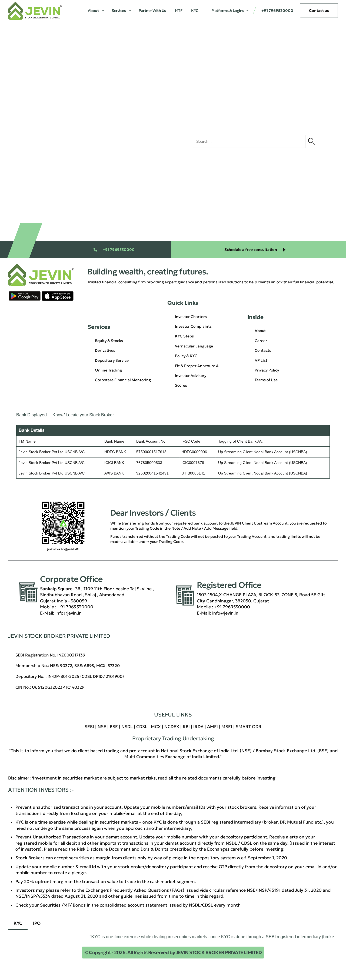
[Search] (311, 141)
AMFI (212, 726)
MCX (156, 726)
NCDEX (171, 726)
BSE (114, 726)
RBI (186, 726)
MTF (178, 10)
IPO (37, 923)
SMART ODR (248, 726)
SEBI (89, 726)
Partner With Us (152, 10)
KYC (194, 10)
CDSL (141, 726)
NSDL (127, 726)
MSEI (226, 726)
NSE (102, 726)
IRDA (198, 726)
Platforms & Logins (227, 10)
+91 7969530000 (75, 606)
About (93, 10)
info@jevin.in (68, 613)
